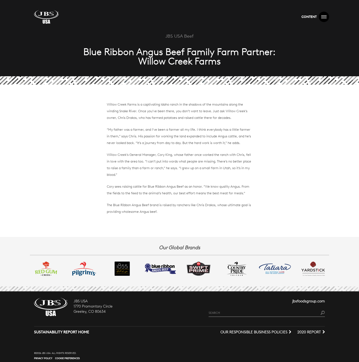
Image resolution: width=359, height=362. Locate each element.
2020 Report (309, 332)
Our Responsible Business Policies (253, 332)
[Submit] (323, 313)
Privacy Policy (43, 358)
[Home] (46, 17)
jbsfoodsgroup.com (308, 301)
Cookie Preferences (67, 358)
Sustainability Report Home (61, 332)
